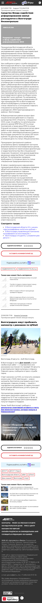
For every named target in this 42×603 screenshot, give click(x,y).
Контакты (6, 523)
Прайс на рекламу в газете (23, 523)
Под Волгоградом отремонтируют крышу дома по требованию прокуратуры (23, 285)
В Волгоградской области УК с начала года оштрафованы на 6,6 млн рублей (20, 228)
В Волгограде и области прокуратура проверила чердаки (22, 291)
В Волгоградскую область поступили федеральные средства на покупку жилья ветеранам (23, 298)
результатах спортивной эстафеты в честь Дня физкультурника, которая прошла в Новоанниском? (20, 410)
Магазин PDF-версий (11, 529)
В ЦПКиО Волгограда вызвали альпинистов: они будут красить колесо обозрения (24, 494)
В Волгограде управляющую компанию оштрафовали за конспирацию (21, 233)
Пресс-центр (29, 526)
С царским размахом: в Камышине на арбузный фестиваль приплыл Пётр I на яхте (24, 488)
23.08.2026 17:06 (6, 315)
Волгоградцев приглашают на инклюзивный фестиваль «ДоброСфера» (24, 507)
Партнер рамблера (19, 593)
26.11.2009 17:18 (6, 8)
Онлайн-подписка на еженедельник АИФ (20, 531)
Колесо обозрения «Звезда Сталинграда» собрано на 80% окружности (19, 427)
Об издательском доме (12, 526)
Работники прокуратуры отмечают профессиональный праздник (21, 304)
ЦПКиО (4, 355)
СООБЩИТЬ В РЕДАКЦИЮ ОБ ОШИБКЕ (17, 534)
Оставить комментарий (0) (21, 253)
